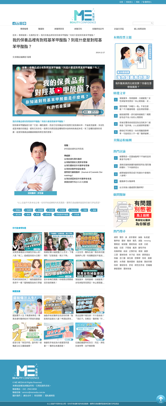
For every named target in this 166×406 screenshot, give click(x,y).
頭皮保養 (148, 262)
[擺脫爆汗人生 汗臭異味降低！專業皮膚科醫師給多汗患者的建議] (27, 305)
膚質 (116, 237)
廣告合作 (27, 396)
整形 (121, 237)
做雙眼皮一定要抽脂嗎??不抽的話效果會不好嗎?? (135, 158)
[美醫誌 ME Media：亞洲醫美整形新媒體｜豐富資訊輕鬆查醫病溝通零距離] (83, 16)
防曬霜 (149, 265)
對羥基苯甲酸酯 (62, 214)
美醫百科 (78, 29)
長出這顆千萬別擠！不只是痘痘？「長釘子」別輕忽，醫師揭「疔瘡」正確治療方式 (90, 318)
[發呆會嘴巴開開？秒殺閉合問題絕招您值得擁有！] (58, 268)
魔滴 (135, 248)
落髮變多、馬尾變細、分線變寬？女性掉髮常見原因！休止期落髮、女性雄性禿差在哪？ (90, 282)
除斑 (144, 258)
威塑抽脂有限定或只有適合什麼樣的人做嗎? (135, 174)
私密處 (147, 237)
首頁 (14, 35)
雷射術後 (127, 269)
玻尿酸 (124, 244)
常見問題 (38, 396)
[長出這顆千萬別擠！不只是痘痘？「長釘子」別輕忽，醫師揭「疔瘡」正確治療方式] (90, 305)
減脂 (140, 241)
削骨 (140, 244)
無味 (28, 214)
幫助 (138, 2)
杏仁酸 (122, 258)
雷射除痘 (133, 244)
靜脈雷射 (118, 269)
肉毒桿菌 (118, 251)
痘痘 (125, 251)
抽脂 (140, 237)
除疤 (116, 265)
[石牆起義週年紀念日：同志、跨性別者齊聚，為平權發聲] (90, 332)
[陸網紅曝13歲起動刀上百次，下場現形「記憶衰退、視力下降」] (58, 241)
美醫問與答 (59, 29)
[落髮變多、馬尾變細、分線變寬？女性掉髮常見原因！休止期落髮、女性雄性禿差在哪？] (90, 268)
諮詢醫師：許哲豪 (35, 193)
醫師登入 (148, 2)
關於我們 (16, 396)
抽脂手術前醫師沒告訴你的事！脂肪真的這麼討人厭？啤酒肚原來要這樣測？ (58, 318)
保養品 (18, 210)
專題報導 (24, 29)
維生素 (130, 258)
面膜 (150, 258)
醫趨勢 (41, 29)
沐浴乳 (51, 210)
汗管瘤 (128, 248)
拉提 (121, 248)
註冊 (121, 2)
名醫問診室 (34, 35)
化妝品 (62, 210)
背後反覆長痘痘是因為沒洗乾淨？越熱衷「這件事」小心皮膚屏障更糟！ (135, 124)
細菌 (94, 210)
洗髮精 (40, 210)
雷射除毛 (123, 265)
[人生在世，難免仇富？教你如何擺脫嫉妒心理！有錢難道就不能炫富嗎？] (90, 241)
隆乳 (135, 241)
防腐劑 (29, 210)
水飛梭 (122, 262)
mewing (147, 241)
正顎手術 (133, 251)
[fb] (14, 23)
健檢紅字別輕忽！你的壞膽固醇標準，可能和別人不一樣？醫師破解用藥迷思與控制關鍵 (135, 132)
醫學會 (117, 241)
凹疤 (146, 244)
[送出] (152, 23)
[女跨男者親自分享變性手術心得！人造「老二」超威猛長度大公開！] (27, 241)
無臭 (37, 214)
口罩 (116, 255)
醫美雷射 (131, 262)
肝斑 (131, 265)
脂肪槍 (139, 262)
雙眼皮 (117, 244)
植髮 (116, 248)
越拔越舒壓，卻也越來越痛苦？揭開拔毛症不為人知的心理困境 (135, 115)
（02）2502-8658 (29, 389)
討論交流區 (119, 29)
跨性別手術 (139, 265)
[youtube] (17, 23)
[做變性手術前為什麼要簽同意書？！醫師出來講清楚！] (58, 332)
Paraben (74, 210)
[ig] (21, 23)
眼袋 (140, 251)
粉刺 (138, 255)
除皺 (116, 258)
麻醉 (146, 251)
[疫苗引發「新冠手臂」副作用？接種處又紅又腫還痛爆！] (27, 332)
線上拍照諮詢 (140, 29)
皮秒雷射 (133, 237)
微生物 (18, 214)
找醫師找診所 (98, 29)
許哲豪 (76, 214)
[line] (24, 23)
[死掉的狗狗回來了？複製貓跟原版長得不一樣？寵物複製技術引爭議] (27, 268)
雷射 (123, 241)
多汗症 (132, 255)
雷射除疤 (123, 255)
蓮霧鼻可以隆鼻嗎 (127, 181)
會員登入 (129, 2)
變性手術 (142, 248)
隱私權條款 (50, 396)
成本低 (47, 214)
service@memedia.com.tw (33, 392)
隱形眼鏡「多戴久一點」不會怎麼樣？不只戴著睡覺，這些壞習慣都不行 (135, 108)
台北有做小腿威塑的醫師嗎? (131, 187)
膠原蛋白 (146, 255)
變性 (116, 262)
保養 (85, 210)
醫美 (129, 241)
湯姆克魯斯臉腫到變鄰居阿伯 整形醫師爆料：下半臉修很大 (135, 166)
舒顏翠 (137, 258)
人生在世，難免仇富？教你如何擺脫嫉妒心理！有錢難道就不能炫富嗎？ (90, 255)
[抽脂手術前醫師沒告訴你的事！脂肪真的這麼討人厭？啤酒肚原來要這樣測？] (58, 305)
